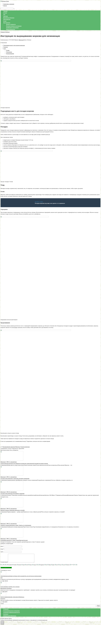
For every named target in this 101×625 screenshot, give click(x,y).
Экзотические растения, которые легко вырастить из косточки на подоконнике (21, 576)
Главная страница (5, 32)
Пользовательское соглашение (11, 610)
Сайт (2, 551)
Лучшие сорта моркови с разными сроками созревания (15, 478)
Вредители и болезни (8, 17)
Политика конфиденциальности (11, 612)
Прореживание (10, 53)
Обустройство (6, 19)
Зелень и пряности (11, 24)
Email (2, 549)
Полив (7, 50)
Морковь (21, 40)
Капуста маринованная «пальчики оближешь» (12, 597)
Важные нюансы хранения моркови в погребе (13, 510)
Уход (4, 48)
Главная (5, 11)
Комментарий (4, 562)
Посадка (5, 47)
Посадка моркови (25, 447)
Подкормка (9, 52)
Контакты (5, 614)
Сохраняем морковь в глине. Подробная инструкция (14, 540)
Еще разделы (6, 22)
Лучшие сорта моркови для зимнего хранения (12, 493)
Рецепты (3, 598)
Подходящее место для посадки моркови (14, 45)
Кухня (4, 21)
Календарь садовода (8, 4)
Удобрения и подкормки (12, 27)
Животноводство (10, 29)
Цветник (5, 16)
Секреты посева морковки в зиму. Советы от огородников (16, 525)
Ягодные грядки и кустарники (13, 26)
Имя (2, 546)
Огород (5, 13)
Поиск (2, 603)
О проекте (5, 609)
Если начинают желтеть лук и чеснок (10, 586)
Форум (5, 5)
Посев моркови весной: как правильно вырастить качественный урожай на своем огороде (24, 463)
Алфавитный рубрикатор (9, 615)
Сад (4, 14)
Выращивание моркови (9, 447)
